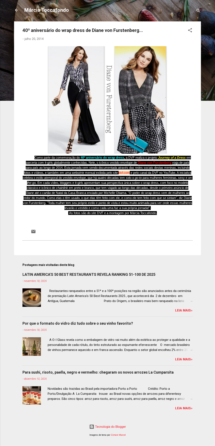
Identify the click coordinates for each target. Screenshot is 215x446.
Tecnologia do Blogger (110, 427)
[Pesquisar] (198, 11)
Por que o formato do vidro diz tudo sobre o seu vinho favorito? (77, 323)
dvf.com (124, 172)
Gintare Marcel (118, 435)
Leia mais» (184, 310)
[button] (190, 31)
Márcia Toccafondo (46, 10)
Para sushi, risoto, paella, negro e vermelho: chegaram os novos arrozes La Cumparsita (98, 372)
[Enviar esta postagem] (33, 233)
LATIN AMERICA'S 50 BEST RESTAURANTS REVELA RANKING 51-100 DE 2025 (88, 274)
